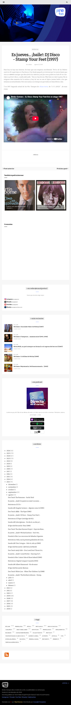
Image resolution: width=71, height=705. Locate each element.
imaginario (8, 632)
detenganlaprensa (10, 639)
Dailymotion (32, 697)
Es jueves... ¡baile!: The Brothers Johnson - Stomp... (25, 575)
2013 (8, 482)
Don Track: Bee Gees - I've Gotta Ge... (49, 207)
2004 (8, 609)
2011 (8, 591)
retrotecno (35, 629)
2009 (8, 596)
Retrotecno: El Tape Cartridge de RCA (20, 519)
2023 (8, 458)
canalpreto (8, 629)
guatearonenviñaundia (22, 632)
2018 (8, 469)
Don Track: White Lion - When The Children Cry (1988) (26, 571)
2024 (8, 456)
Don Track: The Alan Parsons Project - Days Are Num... (26, 529)
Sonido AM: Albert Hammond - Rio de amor (23, 564)
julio (9, 578)
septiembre (12, 492)
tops (62, 636)
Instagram (5, 697)
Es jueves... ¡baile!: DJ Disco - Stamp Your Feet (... (24, 515)
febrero (10, 585)
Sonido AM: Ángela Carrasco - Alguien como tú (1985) (26, 508)
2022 (8, 461)
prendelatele (18, 626)
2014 (8, 479)
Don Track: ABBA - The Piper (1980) (19, 511)
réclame (7, 626)
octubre (11, 490)
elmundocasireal (33, 636)
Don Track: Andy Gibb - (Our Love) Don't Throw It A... (25, 550)
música (35, 49)
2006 (8, 604)
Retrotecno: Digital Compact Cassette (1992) (23, 561)
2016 (8, 474)
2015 (8, 477)
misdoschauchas (53, 626)
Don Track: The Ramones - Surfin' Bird (21, 497)
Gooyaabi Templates (39, 702)
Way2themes (18, 702)
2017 (8, 471)
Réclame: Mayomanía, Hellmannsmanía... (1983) (31, 366)
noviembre (12, 487)
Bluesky (24, 697)
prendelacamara (34, 639)
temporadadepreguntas (12, 642)
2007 (8, 601)
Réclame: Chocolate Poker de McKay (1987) (28, 327)
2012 (8, 588)
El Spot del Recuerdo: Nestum (18, 568)
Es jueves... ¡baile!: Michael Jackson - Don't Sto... (24, 533)
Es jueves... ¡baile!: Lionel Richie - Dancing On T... (24, 554)
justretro (45, 636)
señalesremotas (60, 629)
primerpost (56, 639)
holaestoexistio (37, 632)
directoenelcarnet (22, 629)
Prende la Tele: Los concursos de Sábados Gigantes (25, 536)
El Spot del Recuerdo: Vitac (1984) (19, 526)
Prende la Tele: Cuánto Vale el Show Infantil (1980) (25, 557)
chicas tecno (43, 86)
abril (10, 580)
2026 (8, 451)
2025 (8, 453)
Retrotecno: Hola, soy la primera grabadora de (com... (26, 540)
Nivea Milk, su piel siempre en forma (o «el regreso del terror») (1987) (38, 346)
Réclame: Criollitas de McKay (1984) (26, 356)
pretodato (49, 632)
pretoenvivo (45, 639)
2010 (8, 593)
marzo (10, 583)
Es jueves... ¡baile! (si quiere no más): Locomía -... (24, 501)
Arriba (65, 683)
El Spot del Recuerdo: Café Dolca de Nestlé (22, 547)
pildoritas (22, 639)
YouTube (18, 697)
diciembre (12, 484)
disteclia (54, 636)
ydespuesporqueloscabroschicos (15, 636)
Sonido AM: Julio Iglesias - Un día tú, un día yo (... (24, 522)
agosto (10, 495)
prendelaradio (47, 629)
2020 (8, 464)
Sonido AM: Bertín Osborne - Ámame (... (16, 207)
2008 (8, 598)
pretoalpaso (39, 626)
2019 (8, 466)
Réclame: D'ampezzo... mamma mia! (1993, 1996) (31, 336)
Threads (12, 697)
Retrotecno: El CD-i (14, 504)
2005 (8, 606)
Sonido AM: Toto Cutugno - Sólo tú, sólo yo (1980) (24, 543)
